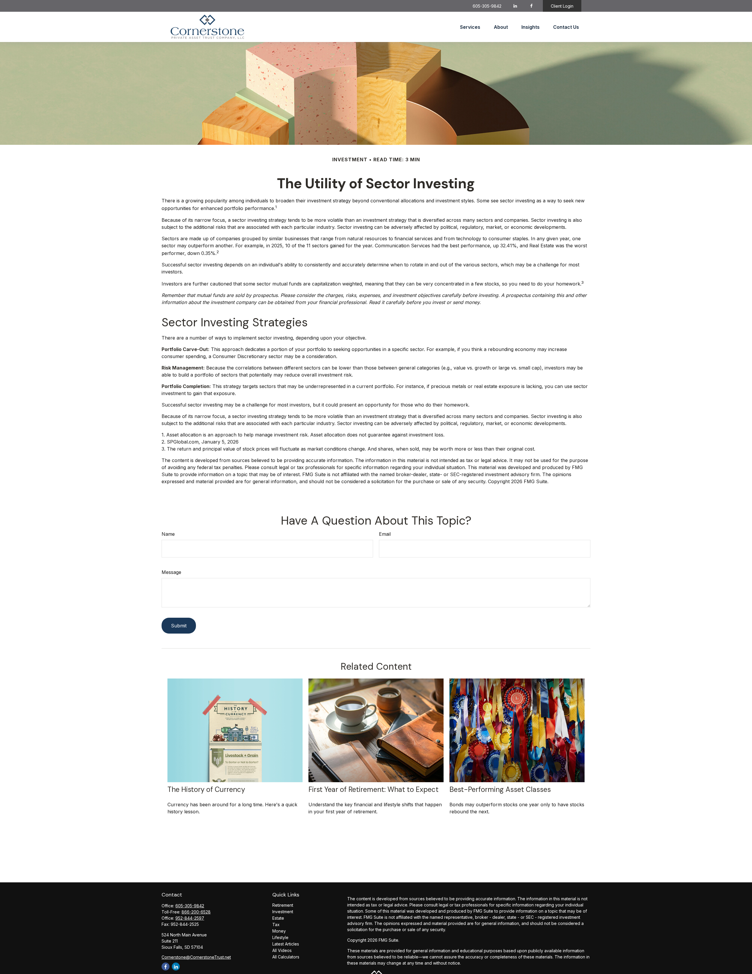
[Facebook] (531, 6)
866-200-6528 (196, 911)
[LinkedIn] (515, 6)
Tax (276, 924)
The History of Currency (206, 789)
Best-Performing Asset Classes (500, 789)
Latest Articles (285, 943)
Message (171, 572)
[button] (470, 27)
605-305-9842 (487, 6)
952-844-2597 (189, 918)
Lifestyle (280, 937)
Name (168, 534)
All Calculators (285, 956)
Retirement (282, 905)
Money (279, 930)
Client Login (562, 6)
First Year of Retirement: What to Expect (373, 789)
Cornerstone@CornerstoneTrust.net (196, 957)
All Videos (282, 950)
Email (385, 534)
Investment (282, 911)
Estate (278, 918)
